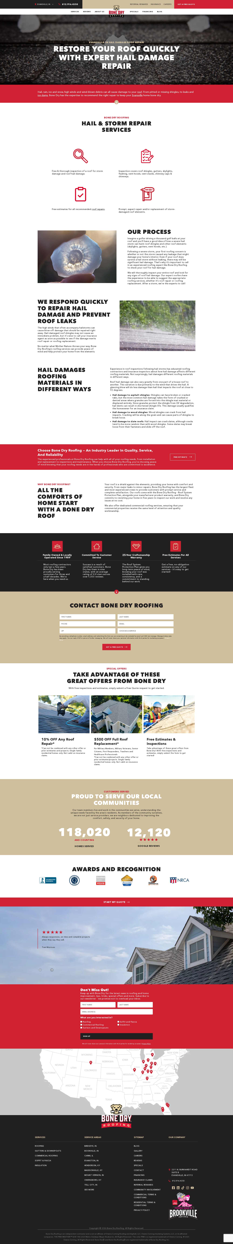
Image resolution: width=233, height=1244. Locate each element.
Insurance (156, 4)
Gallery (138, 1151)
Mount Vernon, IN (94, 1175)
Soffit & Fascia (43, 1160)
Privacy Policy (146, 1044)
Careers (168, 4)
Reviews (87, 12)
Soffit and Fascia (128, 1022)
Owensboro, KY (92, 1180)
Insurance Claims (143, 1180)
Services (75, 12)
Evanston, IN (91, 1160)
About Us (99, 12)
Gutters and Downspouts (95, 1028)
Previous (40, 970)
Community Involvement (147, 1189)
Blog (159, 12)
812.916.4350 (178, 1181)
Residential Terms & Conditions (144, 1204)
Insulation (125, 1025)
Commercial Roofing (93, 1025)
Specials (134, 12)
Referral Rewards (139, 4)
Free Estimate (180, 457)
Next (52, 970)
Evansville (137, 95)
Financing (147, 12)
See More (89, 1189)
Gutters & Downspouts (48, 1151)
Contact (139, 1170)
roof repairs (98, 209)
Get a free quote (186, 4)
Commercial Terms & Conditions (145, 1196)
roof (139, 91)
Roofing (87, 1022)
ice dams (43, 95)
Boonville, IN (91, 1151)
